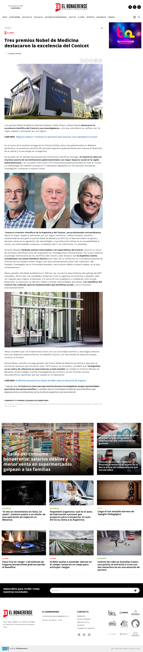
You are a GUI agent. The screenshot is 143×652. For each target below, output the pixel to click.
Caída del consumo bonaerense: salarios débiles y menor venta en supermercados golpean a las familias (37, 461)
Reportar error (83, 622)
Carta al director (84, 619)
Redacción (81, 616)
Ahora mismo (14, 17)
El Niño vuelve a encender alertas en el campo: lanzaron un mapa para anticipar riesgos (71, 564)
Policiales (38, 17)
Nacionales (101, 17)
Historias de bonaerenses (56, 17)
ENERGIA (111, 17)
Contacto (80, 625)
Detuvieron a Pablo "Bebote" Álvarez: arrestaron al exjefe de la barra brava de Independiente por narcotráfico (118, 465)
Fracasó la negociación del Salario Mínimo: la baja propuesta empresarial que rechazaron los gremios (118, 439)
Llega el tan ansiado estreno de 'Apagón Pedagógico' (116, 513)
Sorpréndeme (16, 8)
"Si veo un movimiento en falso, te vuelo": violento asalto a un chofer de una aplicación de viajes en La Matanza (23, 515)
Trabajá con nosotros (86, 628)
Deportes (90, 17)
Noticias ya (27, 17)
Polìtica (72, 17)
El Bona (81, 17)
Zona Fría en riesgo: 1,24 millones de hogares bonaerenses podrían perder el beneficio (23, 564)
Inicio (5, 17)
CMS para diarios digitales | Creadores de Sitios (127, 648)
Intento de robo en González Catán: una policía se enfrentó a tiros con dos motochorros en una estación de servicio (119, 565)
